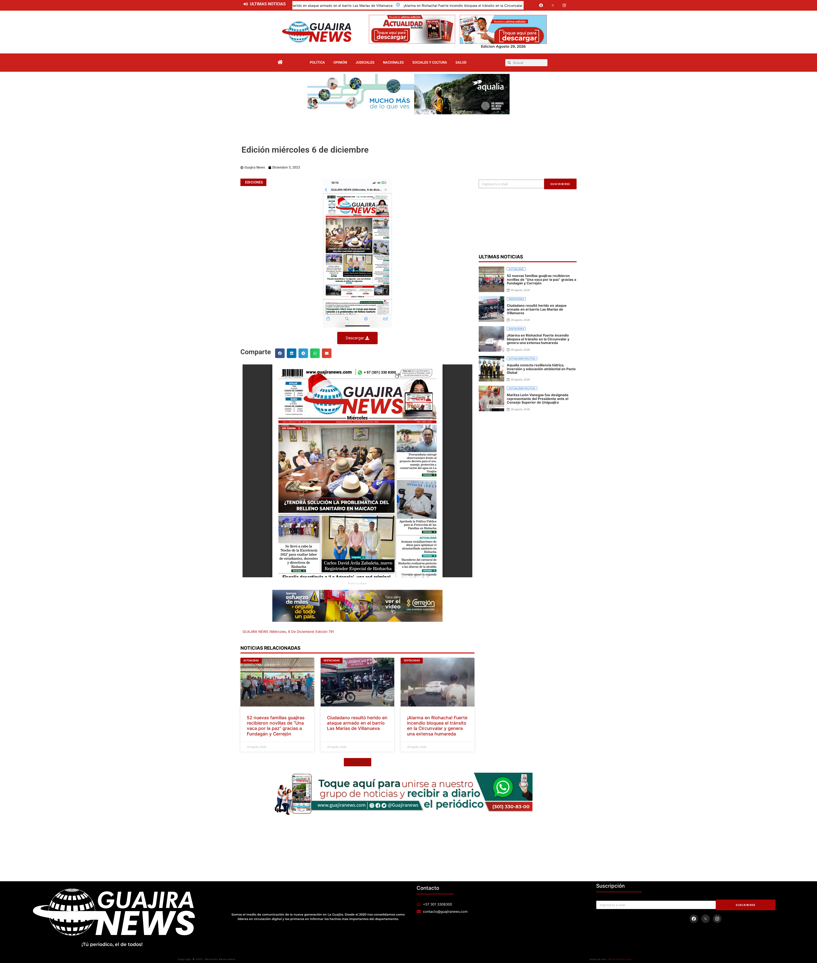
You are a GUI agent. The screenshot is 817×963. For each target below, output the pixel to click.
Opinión (340, 62)
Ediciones (254, 182)
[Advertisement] (408, 126)
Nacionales (393, 62)
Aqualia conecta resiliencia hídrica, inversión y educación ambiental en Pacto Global (515, 5)
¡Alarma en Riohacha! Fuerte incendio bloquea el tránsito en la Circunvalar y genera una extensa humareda (351, 5)
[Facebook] (541, 5)
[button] (280, 353)
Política (317, 62)
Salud (461, 62)
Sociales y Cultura (429, 62)
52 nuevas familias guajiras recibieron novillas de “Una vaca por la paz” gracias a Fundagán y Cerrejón (275, 726)
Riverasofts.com (620, 959)
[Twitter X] (552, 5)
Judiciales (365, 62)
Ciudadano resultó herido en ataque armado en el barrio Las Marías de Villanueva (357, 723)
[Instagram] (564, 5)
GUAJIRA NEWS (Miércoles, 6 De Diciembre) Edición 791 (288, 631)
